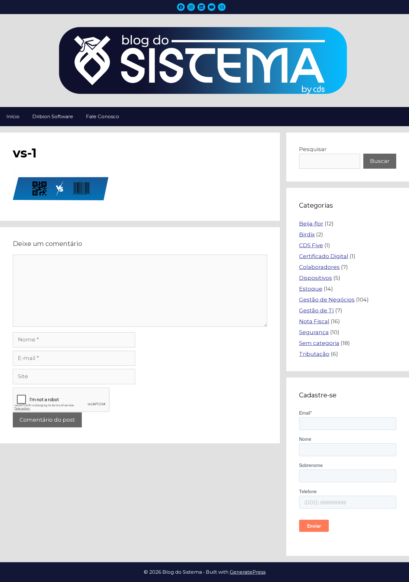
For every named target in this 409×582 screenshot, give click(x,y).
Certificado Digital (323, 256)
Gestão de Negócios (327, 299)
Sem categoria (319, 343)
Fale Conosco (102, 116)
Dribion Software (52, 116)
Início (12, 116)
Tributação (314, 354)
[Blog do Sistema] (204, 60)
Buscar (380, 161)
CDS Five (311, 245)
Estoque (310, 289)
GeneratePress (248, 572)
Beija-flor (311, 223)
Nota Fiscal (314, 321)
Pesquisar (313, 149)
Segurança (314, 332)
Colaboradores (319, 267)
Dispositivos (315, 278)
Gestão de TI (316, 310)
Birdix (307, 234)
